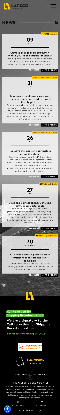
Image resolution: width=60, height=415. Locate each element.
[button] (7, 409)
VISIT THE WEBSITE (49, 70)
